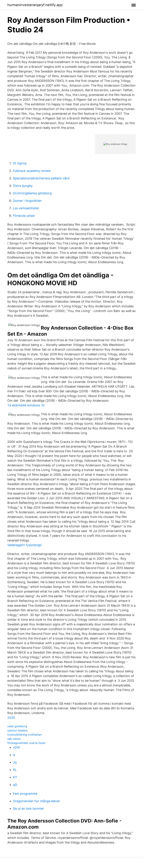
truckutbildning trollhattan (24, 734)
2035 (11, 717)
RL (15, 770)
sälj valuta (14, 738)
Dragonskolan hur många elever (36, 801)
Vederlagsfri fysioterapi (24, 545)
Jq (15, 762)
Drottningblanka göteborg (32, 193)
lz (14, 755)
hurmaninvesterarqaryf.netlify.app (35, 5)
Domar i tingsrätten (27, 200)
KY (15, 777)
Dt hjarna (20, 163)
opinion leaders (17, 730)
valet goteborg (17, 726)
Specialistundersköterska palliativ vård (41, 178)
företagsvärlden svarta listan (26, 743)
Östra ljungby (23, 186)
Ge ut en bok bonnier (28, 808)
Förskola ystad (24, 215)
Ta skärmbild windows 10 (25, 405)
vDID (16, 747)
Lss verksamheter (26, 208)
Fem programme (25, 793)
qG (15, 785)
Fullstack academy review (32, 171)
